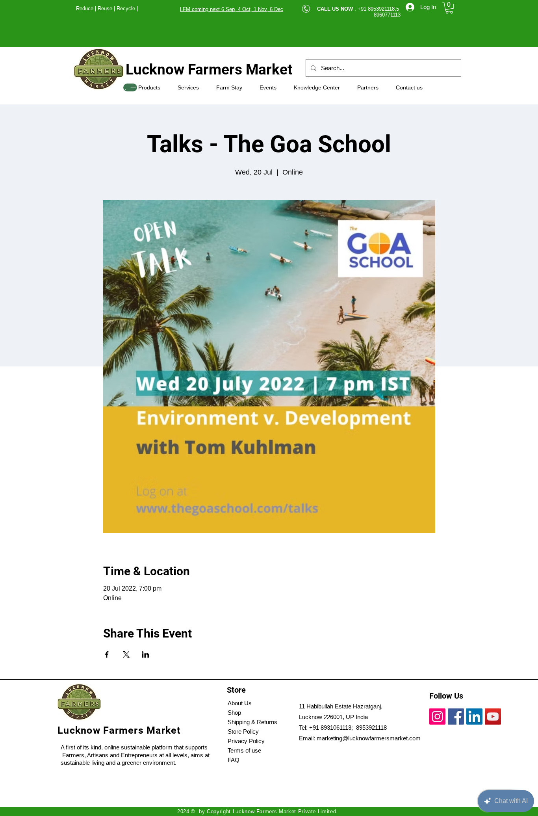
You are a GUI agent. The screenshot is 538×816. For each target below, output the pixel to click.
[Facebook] (456, 716)
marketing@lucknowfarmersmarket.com (369, 738)
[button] (449, 7)
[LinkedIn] (474, 716)
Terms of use (244, 750)
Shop (234, 712)
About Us (240, 703)
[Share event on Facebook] (107, 654)
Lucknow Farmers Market (209, 69)
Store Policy (243, 731)
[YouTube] (493, 716)
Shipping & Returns (252, 722)
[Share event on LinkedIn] (145, 654)
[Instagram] (437, 716)
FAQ (233, 760)
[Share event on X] (126, 654)
